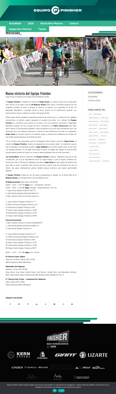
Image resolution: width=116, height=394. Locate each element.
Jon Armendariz (94, 146)
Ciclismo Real (94, 100)
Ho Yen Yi (103, 136)
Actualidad (92, 96)
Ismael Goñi (101, 143)
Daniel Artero (104, 125)
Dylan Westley (104, 132)
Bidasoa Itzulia (93, 125)
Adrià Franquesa (94, 118)
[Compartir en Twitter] (19, 304)
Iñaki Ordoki (92, 143)
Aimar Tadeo (104, 118)
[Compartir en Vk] (54, 304)
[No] (113, 388)
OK (55, 391)
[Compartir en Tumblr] (45, 304)
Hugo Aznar (92, 139)
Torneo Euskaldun (94, 157)
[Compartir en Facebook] (10, 304)
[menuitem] (15, 23)
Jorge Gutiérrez (93, 150)
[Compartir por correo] (72, 304)
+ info (61, 391)
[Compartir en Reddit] (63, 304)
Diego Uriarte (103, 128)
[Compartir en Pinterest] (28, 304)
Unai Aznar (106, 161)
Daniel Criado (93, 128)
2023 (90, 114)
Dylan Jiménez (93, 132)
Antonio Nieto (105, 121)
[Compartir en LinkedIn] (36, 304)
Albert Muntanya (94, 121)
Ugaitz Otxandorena (95, 161)
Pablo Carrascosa (94, 154)
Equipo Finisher (93, 136)
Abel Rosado (97, 114)
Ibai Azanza (101, 139)
